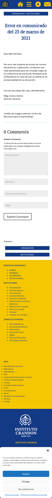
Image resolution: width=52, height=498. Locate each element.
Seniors (7, 399)
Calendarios (9, 371)
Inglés (12, 335)
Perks (6, 393)
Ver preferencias (26, 489)
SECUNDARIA (15, 275)
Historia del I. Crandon (19, 306)
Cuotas (7, 382)
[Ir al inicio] (5, 4)
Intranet (13, 312)
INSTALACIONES (16, 278)
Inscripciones (15, 293)
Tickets (7, 401)
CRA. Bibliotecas (16, 324)
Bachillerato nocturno (13, 366)
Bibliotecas (8, 369)
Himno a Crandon (16, 309)
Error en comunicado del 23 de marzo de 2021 (26, 32)
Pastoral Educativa (17, 337)
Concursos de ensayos (13, 380)
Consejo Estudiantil (17, 298)
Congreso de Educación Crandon (18, 377)
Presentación (15, 287)
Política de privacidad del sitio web (34, 495)
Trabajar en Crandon (18, 314)
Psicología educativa (18, 340)
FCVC (6, 388)
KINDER (12, 270)
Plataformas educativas (14, 396)
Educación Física (16, 332)
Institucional (33, 13)
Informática (14, 329)
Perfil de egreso (16, 290)
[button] (47, 450)
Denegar (26, 481)
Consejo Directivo (17, 296)
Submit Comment (18, 216)
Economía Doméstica (18, 327)
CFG (5, 374)
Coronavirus (18, 13)
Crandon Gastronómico (14, 385)
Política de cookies (12, 495)
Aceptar (26, 474)
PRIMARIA (13, 273)
